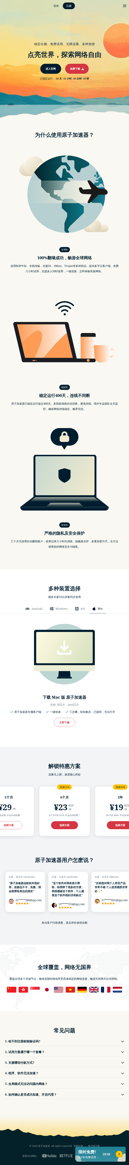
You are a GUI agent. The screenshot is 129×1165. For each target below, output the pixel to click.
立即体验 (64, 596)
